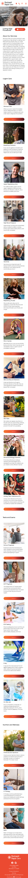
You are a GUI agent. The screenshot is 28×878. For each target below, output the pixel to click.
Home (4, 18)
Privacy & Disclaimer (14, 871)
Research (14, 119)
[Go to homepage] (7, 4)
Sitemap (14, 873)
